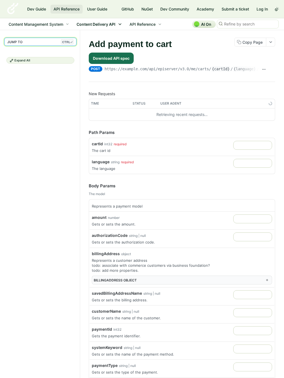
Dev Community (174, 9)
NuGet (147, 9)
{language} (245, 69)
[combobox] (252, 145)
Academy (205, 9)
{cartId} (221, 69)
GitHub (127, 9)
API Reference (67, 9)
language (101, 161)
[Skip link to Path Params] (85, 132)
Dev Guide (36, 9)
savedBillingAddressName (117, 293)
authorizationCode (110, 235)
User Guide (97, 9)
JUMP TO (39, 42)
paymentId (102, 329)
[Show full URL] (264, 69)
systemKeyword (107, 347)
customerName (106, 311)
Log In (262, 9)
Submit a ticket (235, 9)
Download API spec (111, 58)
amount (99, 217)
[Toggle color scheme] (276, 9)
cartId (97, 143)
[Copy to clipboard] (272, 69)
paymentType (105, 365)
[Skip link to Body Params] (85, 186)
